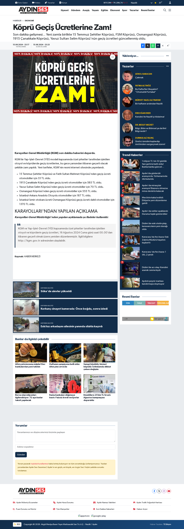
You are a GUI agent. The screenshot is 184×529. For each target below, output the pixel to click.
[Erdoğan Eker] (127, 115)
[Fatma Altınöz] (127, 89)
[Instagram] (164, 491)
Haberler (17, 21)
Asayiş (86, 10)
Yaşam (95, 10)
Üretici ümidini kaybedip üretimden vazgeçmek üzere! (150, 142)
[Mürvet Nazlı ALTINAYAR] (127, 102)
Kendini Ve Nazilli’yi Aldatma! (149, 117)
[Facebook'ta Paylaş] (143, 45)
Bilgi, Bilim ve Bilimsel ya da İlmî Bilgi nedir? (150, 129)
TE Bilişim (167, 524)
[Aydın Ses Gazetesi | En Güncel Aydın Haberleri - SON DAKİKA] (33, 10)
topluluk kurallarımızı (40, 464)
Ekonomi (115, 10)
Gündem (75, 10)
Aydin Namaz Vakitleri (106, 503)
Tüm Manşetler (62, 509)
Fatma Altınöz (143, 86)
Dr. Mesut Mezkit (144, 125)
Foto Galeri (23, 3)
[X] (159, 491)
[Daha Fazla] (158, 45)
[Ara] (164, 10)
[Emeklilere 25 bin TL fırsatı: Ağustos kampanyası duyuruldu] (99, 383)
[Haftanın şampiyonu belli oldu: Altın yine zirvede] (65, 353)
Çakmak (139, 77)
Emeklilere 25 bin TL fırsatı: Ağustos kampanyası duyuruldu (97, 397)
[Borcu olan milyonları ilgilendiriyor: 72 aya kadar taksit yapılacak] (31, 383)
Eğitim (104, 10)
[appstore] (84, 516)
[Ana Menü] (170, 10)
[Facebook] (154, 491)
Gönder (21, 455)
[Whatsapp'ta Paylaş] (152, 45)
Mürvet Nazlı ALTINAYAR (148, 100)
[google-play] (99, 516)
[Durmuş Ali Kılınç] (127, 141)
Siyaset (65, 10)
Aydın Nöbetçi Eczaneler (27, 503)
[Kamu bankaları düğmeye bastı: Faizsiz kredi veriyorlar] (65, 383)
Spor (124, 10)
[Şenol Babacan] (127, 76)
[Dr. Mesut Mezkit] (127, 128)
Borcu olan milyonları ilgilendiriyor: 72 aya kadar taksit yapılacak (29, 397)
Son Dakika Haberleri (105, 509)
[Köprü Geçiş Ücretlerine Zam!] (65, 82)
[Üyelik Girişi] (169, 3)
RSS (18, 524)
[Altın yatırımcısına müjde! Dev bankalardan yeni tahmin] (31, 353)
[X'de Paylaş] (147, 45)
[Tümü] (167, 56)
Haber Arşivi (142, 509)
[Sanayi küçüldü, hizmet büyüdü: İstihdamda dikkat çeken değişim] (99, 353)
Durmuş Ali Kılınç (144, 138)
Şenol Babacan (143, 74)
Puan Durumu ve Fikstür (26, 509)
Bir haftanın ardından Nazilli (149, 104)
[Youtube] (169, 491)
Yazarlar (51, 3)
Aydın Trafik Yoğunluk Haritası (149, 503)
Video (37, 3)
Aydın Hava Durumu (65, 503)
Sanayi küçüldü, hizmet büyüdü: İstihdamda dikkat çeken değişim (97, 366)
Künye (64, 3)
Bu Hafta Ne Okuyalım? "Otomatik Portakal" (146, 90)
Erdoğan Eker (143, 113)
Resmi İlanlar (148, 10)
